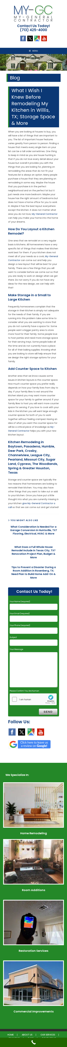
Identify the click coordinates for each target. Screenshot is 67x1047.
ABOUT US (27, 1034)
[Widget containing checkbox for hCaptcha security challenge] (33, 699)
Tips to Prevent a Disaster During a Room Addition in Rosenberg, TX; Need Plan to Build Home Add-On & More (33, 572)
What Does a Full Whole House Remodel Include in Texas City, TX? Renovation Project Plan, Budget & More (33, 552)
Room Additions (33, 890)
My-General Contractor (44, 214)
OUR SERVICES (48, 1034)
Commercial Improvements (34, 1011)
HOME (10, 1034)
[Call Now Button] (33, 1042)
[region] (33, 62)
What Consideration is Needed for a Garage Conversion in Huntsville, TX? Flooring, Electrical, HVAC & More (33, 530)
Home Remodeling (33, 833)
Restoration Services (33, 951)
